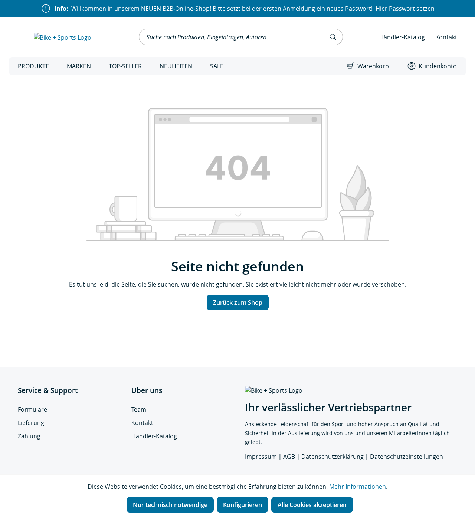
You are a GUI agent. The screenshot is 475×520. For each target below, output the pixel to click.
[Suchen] (333, 37)
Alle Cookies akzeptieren (312, 505)
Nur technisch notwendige (170, 505)
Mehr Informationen (357, 487)
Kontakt (446, 37)
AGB (289, 456)
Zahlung (29, 436)
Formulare (32, 409)
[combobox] (231, 37)
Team (138, 409)
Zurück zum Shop (237, 302)
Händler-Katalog (402, 37)
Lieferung (31, 423)
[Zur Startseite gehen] (62, 37)
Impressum (261, 456)
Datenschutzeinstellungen (406, 456)
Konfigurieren (242, 505)
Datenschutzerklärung (332, 456)
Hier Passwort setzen (405, 8)
